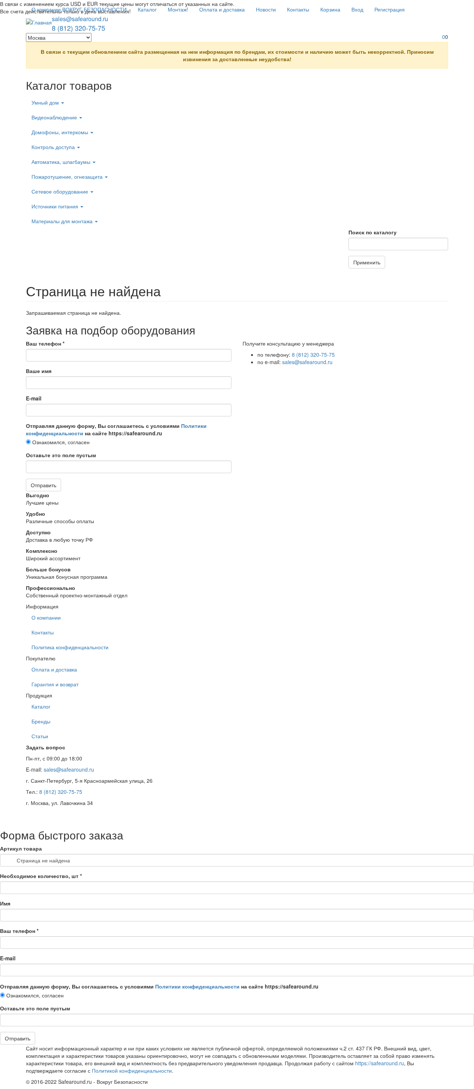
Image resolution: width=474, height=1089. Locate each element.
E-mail (33, 398)
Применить (366, 262)
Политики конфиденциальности (197, 986)
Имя (5, 903)
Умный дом (45, 102)
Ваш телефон (45, 343)
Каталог (147, 9)
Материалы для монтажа (62, 221)
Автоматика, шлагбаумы (61, 161)
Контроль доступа (53, 147)
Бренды (40, 721)
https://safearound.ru (379, 1063)
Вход (357, 9)
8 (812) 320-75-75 (78, 28)
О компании (46, 617)
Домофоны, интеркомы (60, 132)
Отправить (43, 485)
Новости (266, 9)
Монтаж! (178, 9)
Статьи (39, 736)
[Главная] (39, 22)
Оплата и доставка (222, 9)
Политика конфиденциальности (70, 647)
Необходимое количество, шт (41, 876)
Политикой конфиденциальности (132, 1070)
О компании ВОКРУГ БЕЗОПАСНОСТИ (79, 9)
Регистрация (389, 9)
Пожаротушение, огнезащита (67, 176)
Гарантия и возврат (55, 684)
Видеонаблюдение (55, 117)
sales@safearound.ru (80, 18)
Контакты (298, 9)
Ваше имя (38, 370)
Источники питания (55, 206)
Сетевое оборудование (60, 191)
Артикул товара (21, 848)
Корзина (330, 9)
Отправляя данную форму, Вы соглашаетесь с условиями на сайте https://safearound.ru (116, 429)
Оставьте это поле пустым (61, 455)
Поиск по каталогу (372, 232)
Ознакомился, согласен (60, 442)
